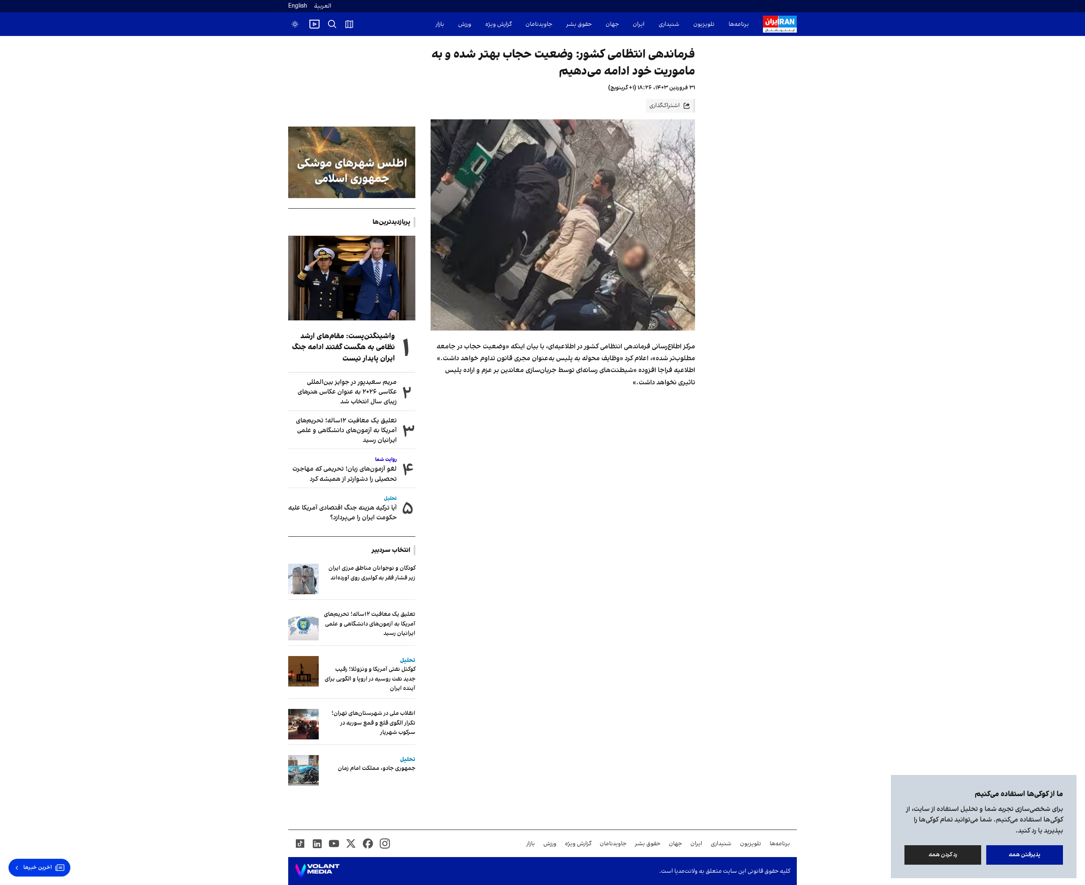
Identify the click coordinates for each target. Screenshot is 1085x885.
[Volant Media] (317, 871)
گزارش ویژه (498, 24)
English (297, 6)
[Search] (332, 24)
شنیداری (669, 24)
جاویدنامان (539, 24)
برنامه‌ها (739, 24)
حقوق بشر (579, 24)
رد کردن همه (943, 854)
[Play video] (314, 24)
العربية (322, 6)
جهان (612, 24)
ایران (639, 24)
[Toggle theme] (295, 24)
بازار (440, 24)
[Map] (349, 24)
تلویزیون (704, 24)
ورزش (464, 24)
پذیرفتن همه (1024, 854)
